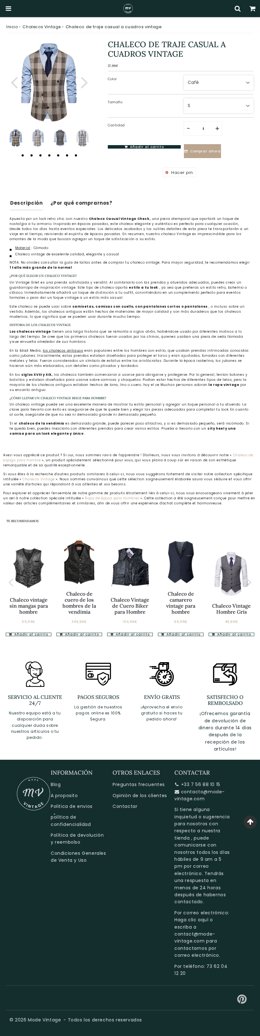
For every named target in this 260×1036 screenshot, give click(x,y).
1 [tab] (22, 155)
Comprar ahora (205, 151)
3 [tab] (40, 155)
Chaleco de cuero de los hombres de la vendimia (79, 603)
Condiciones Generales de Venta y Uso (78, 856)
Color (112, 79)
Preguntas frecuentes (139, 784)
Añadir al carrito (30, 634)
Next (84, 82)
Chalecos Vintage (42, 26)
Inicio (12, 26)
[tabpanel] (16, 138)
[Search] (238, 8)
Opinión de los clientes (140, 795)
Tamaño (115, 102)
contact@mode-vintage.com (194, 937)
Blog (56, 784)
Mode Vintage (44, 1020)
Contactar (125, 806)
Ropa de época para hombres (112, 498)
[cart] (252, 8)
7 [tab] (76, 155)
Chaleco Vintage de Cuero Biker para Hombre (130, 606)
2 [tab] (31, 155)
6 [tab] (67, 155)
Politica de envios (72, 806)
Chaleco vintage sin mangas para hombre (29, 606)
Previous (14, 82)
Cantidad (116, 125)
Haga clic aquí (191, 920)
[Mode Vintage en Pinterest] (242, 1001)
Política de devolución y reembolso (77, 838)
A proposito (64, 795)
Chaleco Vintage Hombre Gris (231, 609)
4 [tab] (49, 155)
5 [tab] (58, 155)
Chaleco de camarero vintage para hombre (180, 603)
